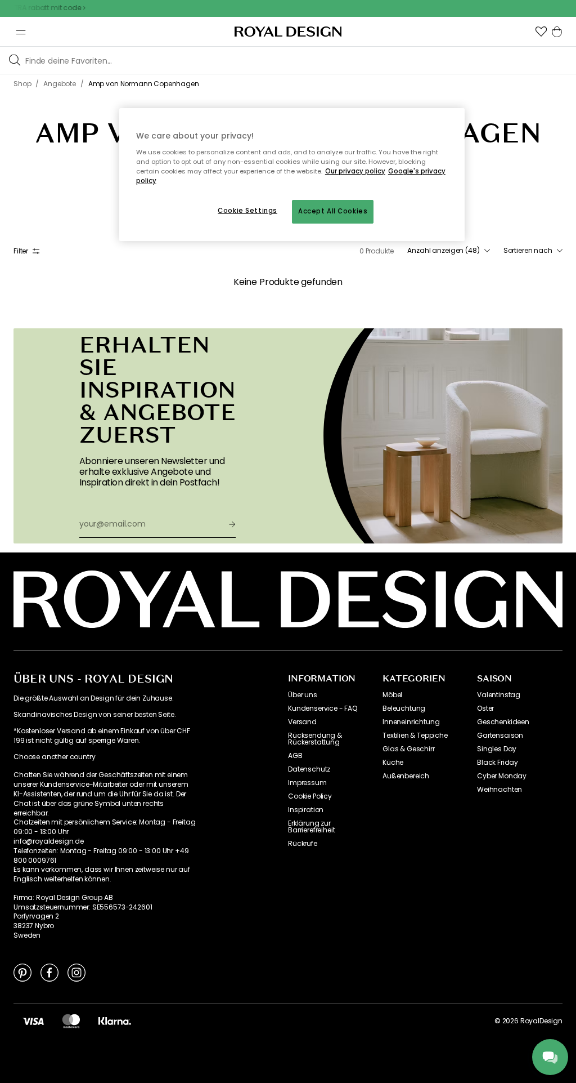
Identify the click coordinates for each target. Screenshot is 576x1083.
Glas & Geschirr (408, 749)
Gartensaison (500, 735)
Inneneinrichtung (410, 722)
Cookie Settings (247, 210)
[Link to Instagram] (77, 972)
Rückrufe (302, 843)
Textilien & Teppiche (415, 735)
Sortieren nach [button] (527, 250)
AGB (295, 755)
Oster (485, 708)
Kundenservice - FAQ (322, 708)
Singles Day (496, 749)
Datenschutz (309, 769)
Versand (302, 722)
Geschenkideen (503, 722)
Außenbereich (405, 776)
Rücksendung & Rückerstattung (315, 739)
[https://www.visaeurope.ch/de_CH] (33, 1021)
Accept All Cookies (332, 211)
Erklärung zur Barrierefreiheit (311, 827)
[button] (541, 31)
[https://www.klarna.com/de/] (114, 1021)
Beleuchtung (403, 708)
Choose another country (54, 756)
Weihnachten (499, 789)
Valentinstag (498, 695)
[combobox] (448, 250)
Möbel (392, 695)
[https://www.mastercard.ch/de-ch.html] (71, 1021)
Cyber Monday (501, 776)
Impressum (307, 782)
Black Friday (497, 762)
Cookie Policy (310, 796)
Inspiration (305, 809)
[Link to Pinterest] (23, 972)
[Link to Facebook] (49, 972)
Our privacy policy (355, 171)
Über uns (302, 695)
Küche (392, 762)
